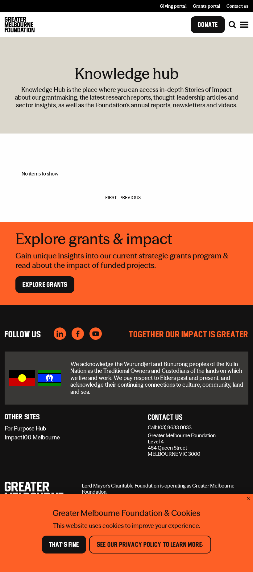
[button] (244, 24)
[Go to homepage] (20, 24)
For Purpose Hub (25, 428)
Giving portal (173, 6)
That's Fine (64, 544)
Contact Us (165, 417)
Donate (208, 24)
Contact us (237, 6)
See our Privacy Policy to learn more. (150, 544)
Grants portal (206, 6)
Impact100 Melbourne (32, 437)
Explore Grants (45, 284)
